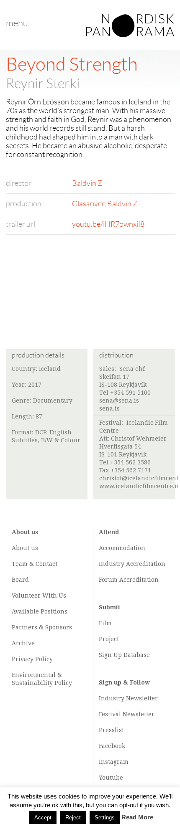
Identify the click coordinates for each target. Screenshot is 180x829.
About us (25, 548)
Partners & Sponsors (42, 627)
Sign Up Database (124, 655)
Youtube (111, 777)
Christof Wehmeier (139, 438)
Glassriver (88, 204)
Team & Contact (34, 563)
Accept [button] (42, 817)
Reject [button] (73, 817)
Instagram (114, 761)
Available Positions (39, 611)
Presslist (111, 730)
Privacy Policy (32, 659)
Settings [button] (105, 817)
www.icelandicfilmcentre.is (139, 486)
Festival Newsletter (126, 714)
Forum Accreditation (129, 579)
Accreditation (145, 563)
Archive (23, 643)
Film (105, 623)
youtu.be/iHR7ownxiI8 (108, 224)
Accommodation (122, 548)
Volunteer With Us (39, 595)
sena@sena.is (119, 400)
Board (20, 579)
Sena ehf (132, 368)
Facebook (112, 746)
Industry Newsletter (128, 698)
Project (109, 639)
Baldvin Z (87, 183)
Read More (137, 817)
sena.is (109, 408)
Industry (111, 563)
